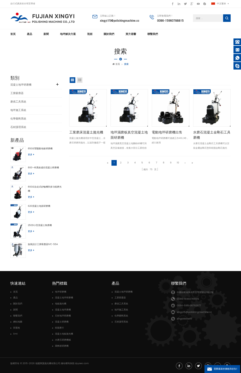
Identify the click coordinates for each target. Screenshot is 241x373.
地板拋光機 (60, 304)
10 (178, 163)
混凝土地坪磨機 (63, 310)
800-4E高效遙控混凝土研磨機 (43, 167)
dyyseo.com (82, 363)
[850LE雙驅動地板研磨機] (18, 154)
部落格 (16, 328)
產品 (29, 33)
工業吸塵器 (17, 93)
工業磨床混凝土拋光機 (86, 132)
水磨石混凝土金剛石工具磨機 (211, 134)
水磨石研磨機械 (63, 340)
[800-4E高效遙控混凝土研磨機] (18, 173)
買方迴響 (131, 33)
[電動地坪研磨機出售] (170, 108)
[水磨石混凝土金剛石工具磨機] (212, 108)
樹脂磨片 (59, 328)
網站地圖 (17, 322)
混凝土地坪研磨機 (20, 85)
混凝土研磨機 (62, 322)
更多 (30, 154)
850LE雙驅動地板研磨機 (40, 148)
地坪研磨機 (60, 292)
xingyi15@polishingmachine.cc (119, 20)
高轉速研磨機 (62, 346)
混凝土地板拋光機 (64, 334)
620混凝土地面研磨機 (39, 206)
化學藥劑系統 (18, 118)
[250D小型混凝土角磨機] (18, 231)
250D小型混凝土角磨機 (40, 225)
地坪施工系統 (18, 110)
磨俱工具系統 (18, 102)
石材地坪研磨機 (63, 316)
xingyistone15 (184, 319)
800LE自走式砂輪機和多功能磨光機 (45, 189)
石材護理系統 (18, 127)
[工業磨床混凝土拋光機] (88, 108)
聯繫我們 (152, 33)
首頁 (13, 33)
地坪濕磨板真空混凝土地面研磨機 (129, 134)
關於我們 (109, 33)
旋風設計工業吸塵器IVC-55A (43, 244)
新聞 (46, 33)
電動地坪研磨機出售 (167, 132)
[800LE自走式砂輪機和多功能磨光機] (18, 192)
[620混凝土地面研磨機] (18, 211)
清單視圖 (79, 80)
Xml (15, 334)
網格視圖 (72, 80)
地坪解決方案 (68, 33)
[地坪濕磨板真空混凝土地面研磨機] (129, 108)
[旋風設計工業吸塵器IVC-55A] (18, 250)
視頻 (89, 33)
